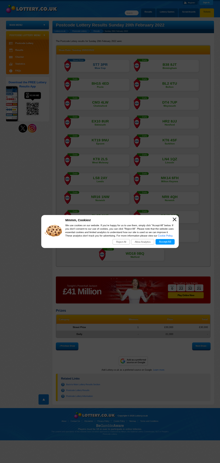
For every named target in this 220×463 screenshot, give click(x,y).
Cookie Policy (165, 235)
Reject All (121, 241)
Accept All (165, 241)
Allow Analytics (143, 241)
